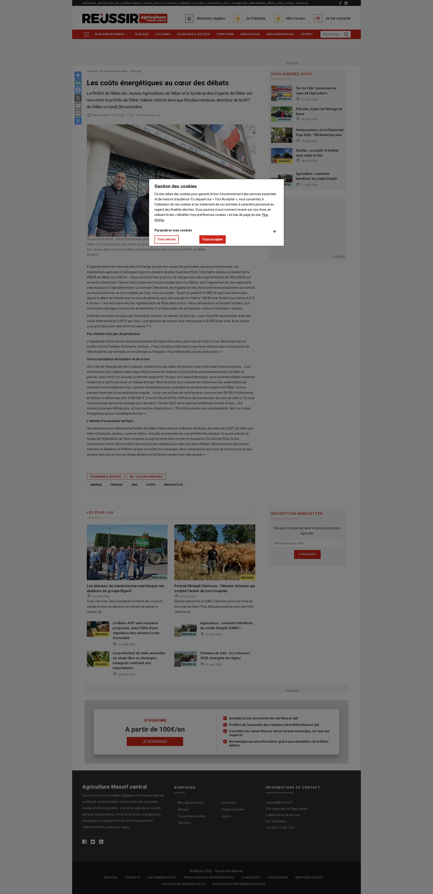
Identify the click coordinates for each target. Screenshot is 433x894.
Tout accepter (212, 239)
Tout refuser (166, 239)
